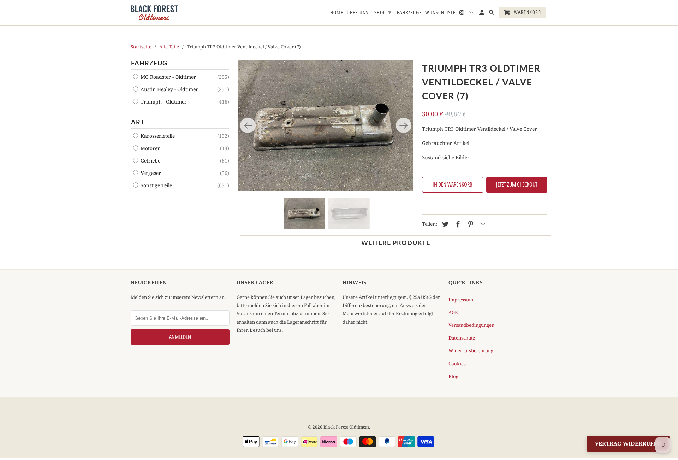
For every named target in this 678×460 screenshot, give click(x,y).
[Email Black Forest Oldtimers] (472, 14)
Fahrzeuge (409, 13)
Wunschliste (440, 13)
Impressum (460, 299)
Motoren (150, 148)
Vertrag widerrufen (628, 443)
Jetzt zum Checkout (516, 184)
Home (336, 13)
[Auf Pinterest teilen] (469, 224)
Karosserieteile (157, 135)
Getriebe (149, 160)
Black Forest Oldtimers (346, 427)
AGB (453, 312)
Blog (453, 376)
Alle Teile (169, 46)
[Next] (403, 125)
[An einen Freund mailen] (482, 224)
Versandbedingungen (471, 325)
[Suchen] (492, 14)
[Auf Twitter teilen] (444, 224)
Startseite (141, 46)
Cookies (457, 363)
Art (138, 122)
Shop (383, 12)
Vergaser (150, 173)
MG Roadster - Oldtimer (167, 76)
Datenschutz (461, 338)
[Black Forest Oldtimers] (154, 12)
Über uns (357, 13)
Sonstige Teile (155, 185)
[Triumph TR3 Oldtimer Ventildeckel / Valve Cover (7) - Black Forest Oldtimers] (325, 125)
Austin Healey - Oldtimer (168, 89)
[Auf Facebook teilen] (457, 224)
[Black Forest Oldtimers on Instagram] (462, 14)
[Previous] (248, 125)
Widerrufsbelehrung (470, 350)
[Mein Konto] (482, 14)
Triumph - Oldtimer (163, 101)
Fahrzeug (149, 63)
